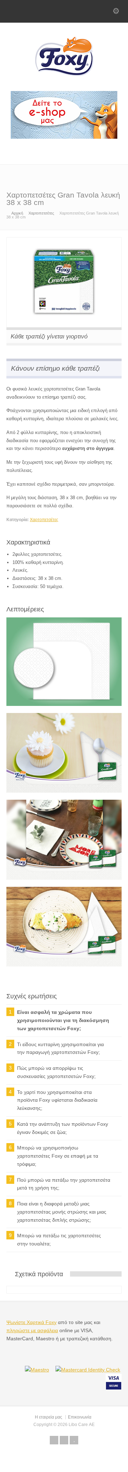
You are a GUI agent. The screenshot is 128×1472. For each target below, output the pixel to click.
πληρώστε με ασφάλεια (32, 1330)
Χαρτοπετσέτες (44, 519)
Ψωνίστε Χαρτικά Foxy (31, 1322)
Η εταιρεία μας (48, 1417)
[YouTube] (115, 149)
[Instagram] (97, 149)
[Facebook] (78, 149)
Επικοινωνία (79, 1417)
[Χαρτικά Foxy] (64, 81)
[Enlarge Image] (64, 241)
